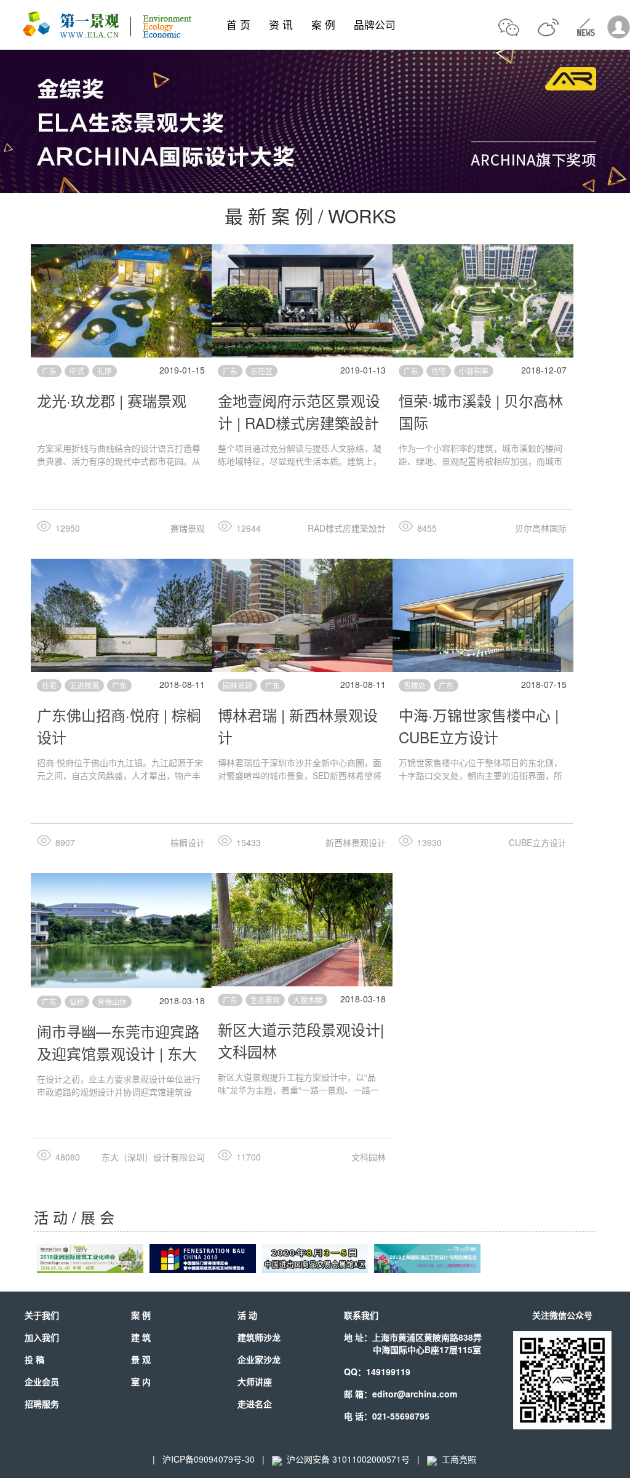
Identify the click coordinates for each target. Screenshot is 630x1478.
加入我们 (42, 1337)
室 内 (141, 1381)
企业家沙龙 (259, 1359)
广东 (49, 371)
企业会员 (42, 1381)
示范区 (261, 371)
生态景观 (265, 999)
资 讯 (281, 24)
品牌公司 (375, 24)
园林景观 (237, 685)
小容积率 (473, 371)
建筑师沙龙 (259, 1337)
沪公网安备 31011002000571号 (348, 1459)
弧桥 (77, 1001)
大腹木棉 (307, 999)
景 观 (141, 1359)
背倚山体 (112, 1001)
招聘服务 (42, 1403)
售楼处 (415, 685)
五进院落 (84, 685)
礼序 (104, 371)
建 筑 (141, 1337)
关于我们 (42, 1315)
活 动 (247, 1315)
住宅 (438, 371)
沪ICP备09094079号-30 (208, 1459)
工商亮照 (456, 1459)
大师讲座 (254, 1381)
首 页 (238, 24)
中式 (77, 371)
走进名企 (254, 1403)
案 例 (323, 24)
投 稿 (34, 1359)
